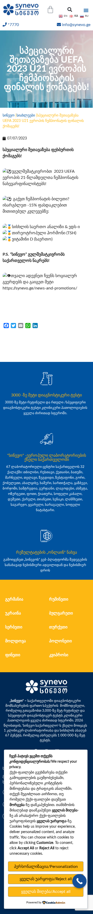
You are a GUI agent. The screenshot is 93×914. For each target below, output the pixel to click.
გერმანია (14, 599)
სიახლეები (26, 115)
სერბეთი (13, 627)
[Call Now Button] (79, 881)
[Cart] (50, 9)
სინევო (8, 115)
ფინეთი (12, 655)
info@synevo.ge (76, 25)
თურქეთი (58, 627)
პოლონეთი (60, 641)
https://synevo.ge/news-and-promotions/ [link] (40, 288)
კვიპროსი (58, 655)
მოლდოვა (15, 641)
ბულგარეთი (61, 613)
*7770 (13, 25)
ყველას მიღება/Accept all (46, 892)
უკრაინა (13, 613)
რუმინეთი (58, 599)
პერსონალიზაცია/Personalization (46, 867)
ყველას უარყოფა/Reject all (46, 879)
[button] (70, 9)
